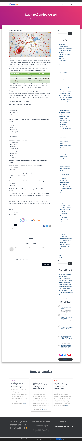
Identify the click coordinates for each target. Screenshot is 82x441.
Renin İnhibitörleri (64, 178)
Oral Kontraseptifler (64, 184)
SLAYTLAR (31, 4)
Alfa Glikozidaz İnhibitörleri (66, 128)
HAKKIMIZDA (67, 4)
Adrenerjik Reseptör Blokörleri (66, 158)
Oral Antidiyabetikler (64, 126)
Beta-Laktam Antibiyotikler (65, 228)
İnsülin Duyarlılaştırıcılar (65, 130)
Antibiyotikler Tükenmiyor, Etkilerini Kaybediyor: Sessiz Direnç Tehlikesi (40, 386)
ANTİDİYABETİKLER (63, 118)
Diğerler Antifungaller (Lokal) (65, 145)
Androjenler (63, 211)
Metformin (62, 74)
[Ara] (70, 33)
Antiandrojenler (64, 213)
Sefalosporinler (64, 236)
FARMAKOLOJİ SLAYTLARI (64, 116)
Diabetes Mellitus (62, 60)
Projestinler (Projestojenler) (66, 207)
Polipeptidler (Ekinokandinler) (65, 154)
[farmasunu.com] (13, 4)
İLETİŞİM (62, 4)
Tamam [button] (58, 439)
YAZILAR (36, 4)
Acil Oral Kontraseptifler (65, 186)
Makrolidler (62, 248)
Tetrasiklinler (62, 253)
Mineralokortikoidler (65, 219)
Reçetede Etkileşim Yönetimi (64, 112)
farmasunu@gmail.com (63, 426)
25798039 (14, 214)
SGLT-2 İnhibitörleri (64, 135)
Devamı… (25, 403)
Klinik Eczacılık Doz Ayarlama (64, 95)
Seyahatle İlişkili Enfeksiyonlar (64, 54)
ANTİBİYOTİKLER (63, 221)
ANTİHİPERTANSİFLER (64, 156)
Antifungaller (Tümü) (64, 141)
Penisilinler (63, 234)
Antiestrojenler (63, 200)
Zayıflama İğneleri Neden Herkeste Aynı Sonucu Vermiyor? (18, 385)
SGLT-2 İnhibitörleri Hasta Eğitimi (66, 91)
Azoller (61, 143)
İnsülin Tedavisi (63, 124)
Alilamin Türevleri (63, 139)
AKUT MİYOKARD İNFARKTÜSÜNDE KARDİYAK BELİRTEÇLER (66, 307)
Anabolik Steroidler (63, 196)
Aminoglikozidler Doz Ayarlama (66, 97)
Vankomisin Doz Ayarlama (65, 110)
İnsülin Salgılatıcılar (64, 132)
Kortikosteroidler (63, 215)
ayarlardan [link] (45, 439)
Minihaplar (63, 190)
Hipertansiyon (61, 62)
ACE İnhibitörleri (64, 172)
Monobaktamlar (64, 232)
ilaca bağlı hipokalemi (13, 228)
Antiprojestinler (64, 203)
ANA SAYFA (26, 4)
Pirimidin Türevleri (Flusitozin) (66, 149)
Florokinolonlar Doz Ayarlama (65, 99)
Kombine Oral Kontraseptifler (66, 188)
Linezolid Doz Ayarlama (64, 103)
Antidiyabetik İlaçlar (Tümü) (65, 120)
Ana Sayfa (60, 257)
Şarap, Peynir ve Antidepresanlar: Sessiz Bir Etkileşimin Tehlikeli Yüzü (62, 386)
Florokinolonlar (63, 242)
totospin (62, 305)
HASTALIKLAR (42, 4)
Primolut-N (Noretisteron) (65, 192)
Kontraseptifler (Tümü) (64, 182)
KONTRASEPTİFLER (63, 180)
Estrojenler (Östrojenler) (65, 205)
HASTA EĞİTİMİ (48, 4)
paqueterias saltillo (64, 336)
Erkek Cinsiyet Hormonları (65, 209)
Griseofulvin (62, 147)
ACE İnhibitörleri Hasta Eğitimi (65, 82)
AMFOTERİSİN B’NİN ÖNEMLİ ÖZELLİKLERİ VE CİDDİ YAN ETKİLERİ (67, 328)
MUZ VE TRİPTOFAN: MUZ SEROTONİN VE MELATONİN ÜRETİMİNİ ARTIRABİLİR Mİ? (66, 292)
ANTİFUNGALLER (63, 137)
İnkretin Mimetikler (63, 122)
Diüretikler (62, 164)
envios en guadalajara (65, 345)
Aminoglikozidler (63, 225)
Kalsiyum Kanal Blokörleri (65, 166)
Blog (34, 380)
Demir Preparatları (63, 72)
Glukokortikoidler (64, 217)
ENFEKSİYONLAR (56, 4)
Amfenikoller (62, 223)
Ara (72, 1)
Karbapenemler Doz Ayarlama (65, 101)
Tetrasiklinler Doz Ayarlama (65, 108)
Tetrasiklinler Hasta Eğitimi (65, 93)
